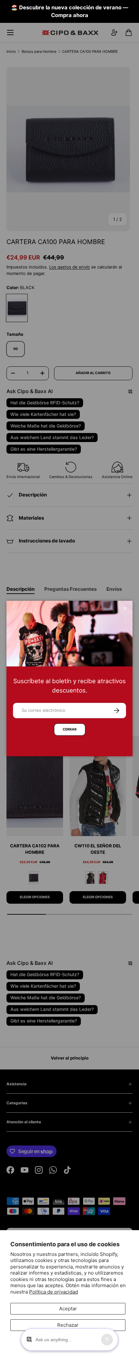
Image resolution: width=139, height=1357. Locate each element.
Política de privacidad (53, 1292)
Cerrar (70, 729)
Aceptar (68, 1308)
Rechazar (68, 1325)
